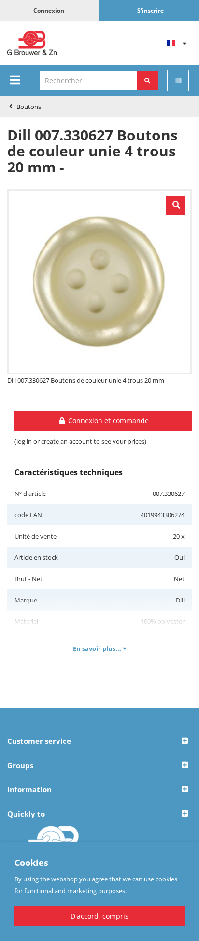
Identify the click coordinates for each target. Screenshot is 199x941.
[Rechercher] (147, 80)
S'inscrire (150, 10)
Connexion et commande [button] (107, 420)
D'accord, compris (99, 916)
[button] (99, 741)
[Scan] (178, 80)
